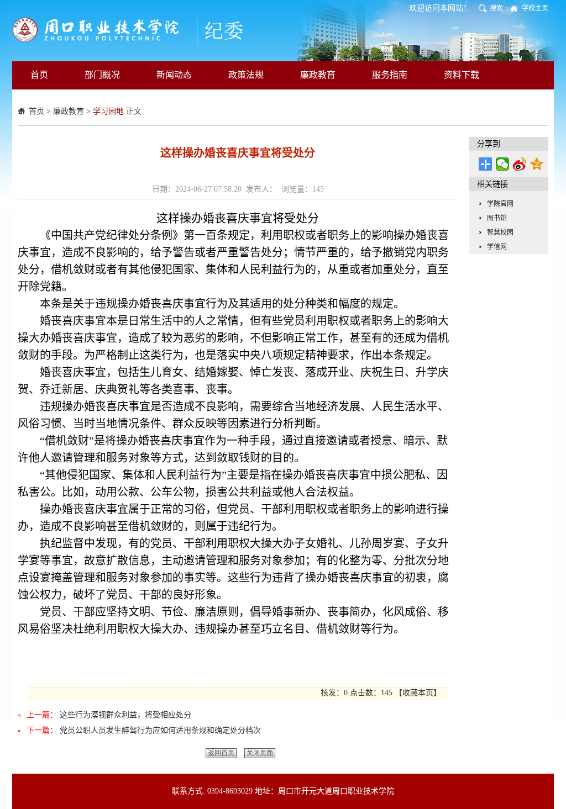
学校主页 (535, 8)
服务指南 (389, 75)
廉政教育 (318, 75)
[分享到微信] (503, 164)
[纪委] (136, 30)
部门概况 (102, 75)
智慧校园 (500, 232)
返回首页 (221, 753)
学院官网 (500, 204)
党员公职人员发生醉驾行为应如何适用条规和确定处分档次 (160, 730)
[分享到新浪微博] (520, 164)
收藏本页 (417, 693)
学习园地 (108, 111)
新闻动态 (174, 75)
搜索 (496, 8)
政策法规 (246, 75)
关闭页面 (260, 753)
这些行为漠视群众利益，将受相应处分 (125, 715)
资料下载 (461, 75)
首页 (39, 75)
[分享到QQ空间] (537, 164)
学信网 (497, 247)
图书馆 (497, 218)
